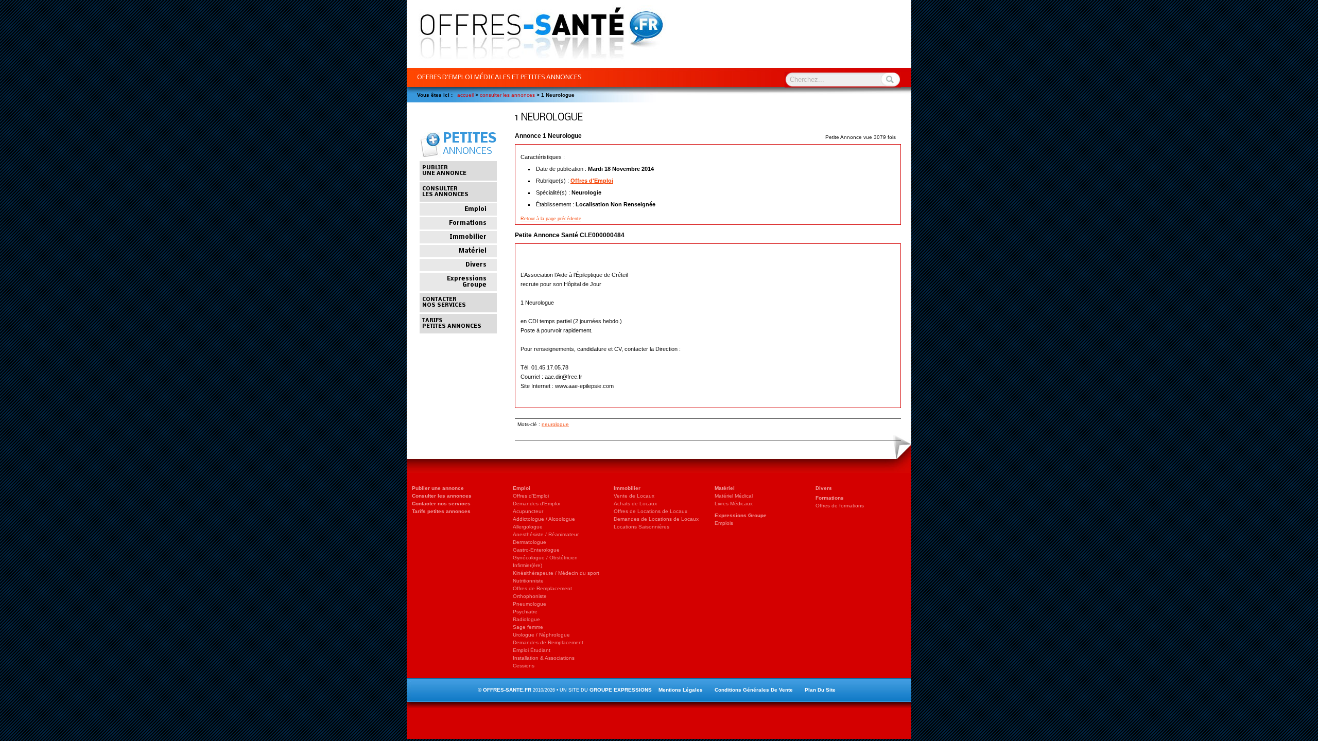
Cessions (523, 665)
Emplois (724, 523)
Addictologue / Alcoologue (544, 519)
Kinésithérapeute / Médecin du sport (556, 573)
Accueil (465, 95)
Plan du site (820, 690)
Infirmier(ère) (527, 565)
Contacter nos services (441, 503)
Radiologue (526, 619)
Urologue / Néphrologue (541, 635)
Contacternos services (444, 302)
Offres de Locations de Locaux (650, 511)
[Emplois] (659, 578)
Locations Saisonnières (641, 527)
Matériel (473, 251)
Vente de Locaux (634, 496)
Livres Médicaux (734, 503)
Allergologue (528, 527)
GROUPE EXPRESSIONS (620, 690)
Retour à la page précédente (551, 218)
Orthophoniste (530, 596)
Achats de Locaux (635, 503)
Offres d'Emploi (591, 181)
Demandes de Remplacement (548, 642)
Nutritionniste (528, 581)
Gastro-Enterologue (536, 550)
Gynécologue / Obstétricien (545, 557)
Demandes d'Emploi (536, 503)
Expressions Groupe (467, 282)
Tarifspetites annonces (451, 323)
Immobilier (468, 237)
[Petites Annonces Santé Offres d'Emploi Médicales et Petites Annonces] (536, 65)
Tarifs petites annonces (441, 511)
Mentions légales (680, 690)
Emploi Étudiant (531, 650)
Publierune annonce (444, 171)
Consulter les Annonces (507, 95)
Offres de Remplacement (542, 588)
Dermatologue (529, 542)
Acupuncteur (528, 511)
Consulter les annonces (442, 496)
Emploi (475, 209)
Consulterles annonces (445, 192)
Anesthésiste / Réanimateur (546, 534)
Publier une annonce (438, 488)
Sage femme (528, 627)
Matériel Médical (734, 496)
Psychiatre (525, 611)
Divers (476, 265)
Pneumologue (529, 604)
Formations (468, 223)
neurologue (555, 424)
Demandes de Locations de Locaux (656, 519)
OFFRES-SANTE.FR (507, 690)
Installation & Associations (544, 658)
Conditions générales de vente (754, 690)
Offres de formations (840, 505)
